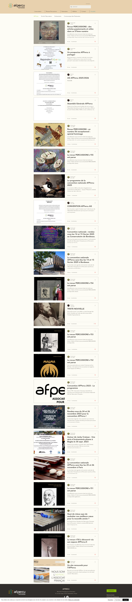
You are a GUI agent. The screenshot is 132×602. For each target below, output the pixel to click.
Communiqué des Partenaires (72, 16)
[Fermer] (130, 600)
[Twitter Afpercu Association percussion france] (67, 597)
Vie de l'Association (46, 16)
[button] (75, 11)
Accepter (126, 599)
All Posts (36, 16)
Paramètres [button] (110, 599)
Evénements (58, 16)
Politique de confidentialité (73, 599)
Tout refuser (118, 599)
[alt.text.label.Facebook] (64, 597)
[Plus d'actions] (95, 23)
